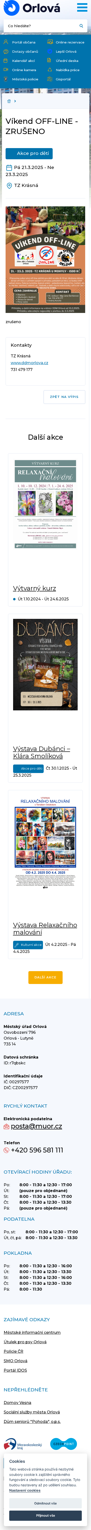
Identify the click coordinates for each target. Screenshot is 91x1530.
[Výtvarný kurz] (45, 519)
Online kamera (24, 70)
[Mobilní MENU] (82, 7)
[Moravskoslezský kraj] (23, 1444)
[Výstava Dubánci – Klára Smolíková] (45, 679)
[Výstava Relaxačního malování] (45, 855)
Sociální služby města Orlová (32, 1412)
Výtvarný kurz (34, 588)
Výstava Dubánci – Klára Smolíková (41, 752)
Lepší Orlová (66, 51)
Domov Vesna (17, 1402)
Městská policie (25, 79)
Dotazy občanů (25, 51)
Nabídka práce (68, 70)
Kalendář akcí (23, 61)
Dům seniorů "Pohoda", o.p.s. (32, 1421)
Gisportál (63, 79)
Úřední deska (67, 61)
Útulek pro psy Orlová (25, 1342)
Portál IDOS (15, 1370)
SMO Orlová (15, 1361)
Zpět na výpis (64, 397)
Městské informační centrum (32, 1332)
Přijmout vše (45, 1515)
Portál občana (23, 42)
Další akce (45, 977)
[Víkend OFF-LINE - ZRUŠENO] (32, 8)
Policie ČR (13, 1351)
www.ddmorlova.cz (29, 363)
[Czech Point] (63, 1444)
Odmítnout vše (45, 1503)
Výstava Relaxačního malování (45, 928)
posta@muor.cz (36, 1126)
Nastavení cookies (25, 1490)
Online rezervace (70, 42)
